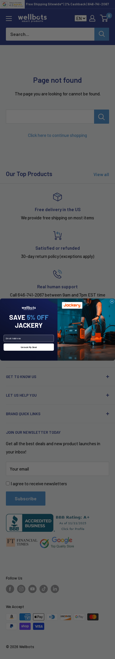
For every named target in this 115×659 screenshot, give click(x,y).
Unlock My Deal (29, 347)
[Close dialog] (112, 301)
